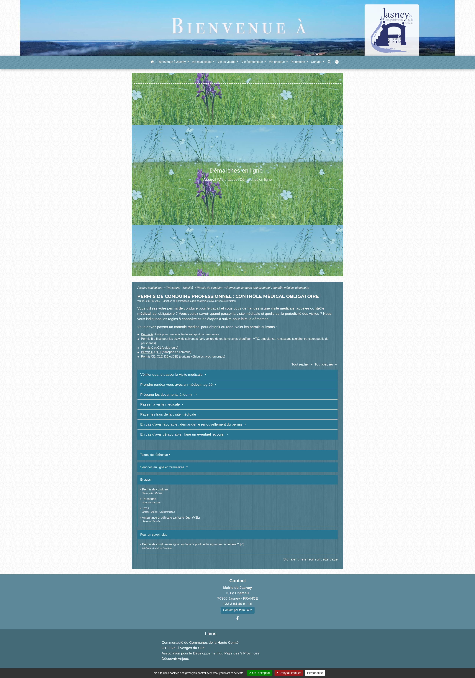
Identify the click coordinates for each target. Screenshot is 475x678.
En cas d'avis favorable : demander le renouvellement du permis (191, 424)
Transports (149, 498)
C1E (160, 356)
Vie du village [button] (226, 61)
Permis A (147, 334)
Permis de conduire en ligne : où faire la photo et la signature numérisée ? (193, 544)
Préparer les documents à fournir (167, 394)
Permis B (147, 338)
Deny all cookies (290, 672)
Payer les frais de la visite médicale (168, 414)
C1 (159, 347)
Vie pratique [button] (277, 61)
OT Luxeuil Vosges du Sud (183, 648)
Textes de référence (154, 455)
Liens (210, 633)
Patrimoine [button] (298, 61)
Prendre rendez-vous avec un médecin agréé (177, 384)
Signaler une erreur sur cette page (310, 559)
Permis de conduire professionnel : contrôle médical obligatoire (267, 287)
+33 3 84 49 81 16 (237, 604)
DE (166, 356)
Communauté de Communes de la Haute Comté (200, 642)
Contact (237, 580)
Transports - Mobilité (180, 287)
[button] (152, 62)
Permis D (147, 352)
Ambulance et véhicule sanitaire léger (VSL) (171, 517)
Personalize (315, 672)
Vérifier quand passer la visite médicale (172, 374)
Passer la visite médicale (160, 404)
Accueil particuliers (150, 287)
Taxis (145, 508)
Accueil (209, 179)
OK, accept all (261, 672)
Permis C (147, 347)
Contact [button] (316, 61)
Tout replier (302, 364)
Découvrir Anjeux (175, 659)
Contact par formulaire (237, 610)
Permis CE (148, 356)
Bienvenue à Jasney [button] (172, 61)
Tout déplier (326, 364)
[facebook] (237, 618)
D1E (175, 356)
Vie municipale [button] (202, 61)
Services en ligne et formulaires (162, 467)
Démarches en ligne (256, 179)
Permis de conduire (210, 287)
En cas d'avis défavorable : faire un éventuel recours (183, 434)
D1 (159, 352)
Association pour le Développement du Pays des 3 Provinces (210, 653)
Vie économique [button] (252, 61)
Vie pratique (228, 179)
